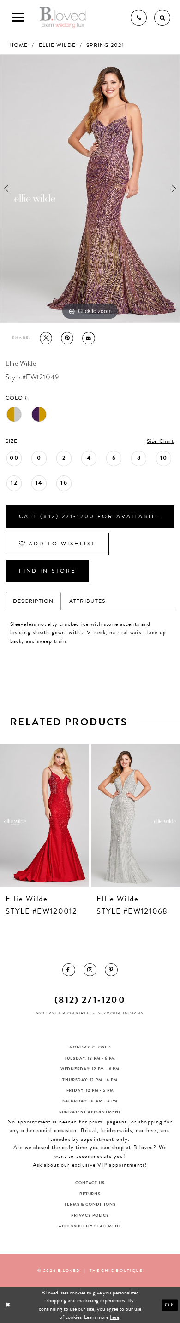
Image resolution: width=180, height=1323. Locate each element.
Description (33, 601)
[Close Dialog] (8, 1304)
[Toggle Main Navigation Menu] (18, 18)
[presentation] (44, 815)
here (114, 1317)
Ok (169, 1304)
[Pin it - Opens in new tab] (67, 338)
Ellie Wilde (57, 45)
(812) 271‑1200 (89, 1000)
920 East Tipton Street (64, 1013)
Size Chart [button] (160, 441)
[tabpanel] (90, 188)
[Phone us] (139, 18)
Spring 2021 (105, 45)
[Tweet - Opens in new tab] (46, 338)
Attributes (87, 601)
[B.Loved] (63, 18)
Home (18, 45)
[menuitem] (68, 969)
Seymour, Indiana (121, 1013)
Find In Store (47, 571)
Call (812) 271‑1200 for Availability (93, 516)
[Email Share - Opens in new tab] (88, 338)
